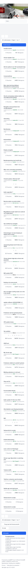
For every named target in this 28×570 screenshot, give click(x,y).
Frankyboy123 (16, 130)
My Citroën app (8, 352)
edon (14, 480)
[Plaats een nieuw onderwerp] (2, 36)
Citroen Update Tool (9, 57)
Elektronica (5, 16)
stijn (14, 450)
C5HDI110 (15, 109)
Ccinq (14, 193)
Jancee (14, 284)
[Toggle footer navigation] (26, 556)
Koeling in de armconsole (10, 282)
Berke (14, 345)
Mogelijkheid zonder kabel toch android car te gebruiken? (14, 212)
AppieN (14, 50)
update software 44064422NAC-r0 (13, 302)
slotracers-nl (16, 261)
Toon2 (14, 88)
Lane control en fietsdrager (11, 448)
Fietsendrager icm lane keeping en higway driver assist (13, 233)
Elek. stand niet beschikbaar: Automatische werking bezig (11, 86)
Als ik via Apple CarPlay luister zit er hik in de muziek (14, 292)
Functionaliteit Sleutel (9, 390)
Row (14, 248)
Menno (14, 274)
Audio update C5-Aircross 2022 (12, 399)
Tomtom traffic (7, 470)
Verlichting (6, 118)
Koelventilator (7, 139)
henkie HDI (15, 120)
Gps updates (7, 331)
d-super (14, 323)
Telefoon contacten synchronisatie (13, 479)
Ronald (14, 68)
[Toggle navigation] (26, 1)
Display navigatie (8, 150)
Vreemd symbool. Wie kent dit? (12, 178)
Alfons (14, 77)
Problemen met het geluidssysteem (13, 312)
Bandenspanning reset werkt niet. (13, 160)
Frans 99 (15, 225)
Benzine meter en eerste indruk (12, 201)
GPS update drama (9, 322)
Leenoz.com (15, 561)
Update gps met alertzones (11, 488)
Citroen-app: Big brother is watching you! (13, 458)
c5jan (14, 373)
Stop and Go (7, 381)
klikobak (15, 99)
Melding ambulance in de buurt (12, 372)
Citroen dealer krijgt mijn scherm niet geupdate (13, 259)
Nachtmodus (7, 129)
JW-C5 (14, 392)
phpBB (9, 560)
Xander (14, 162)
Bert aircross (16, 203)
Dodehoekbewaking (9, 439)
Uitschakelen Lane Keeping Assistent (13, 409)
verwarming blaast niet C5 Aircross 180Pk (13, 245)
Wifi (5, 418)
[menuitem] (3, 565)
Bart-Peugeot (16, 354)
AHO (14, 364)
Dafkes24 (15, 171)
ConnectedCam (8, 76)
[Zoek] (22, 21)
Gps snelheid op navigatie (10, 223)
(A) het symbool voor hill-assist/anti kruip (14, 67)
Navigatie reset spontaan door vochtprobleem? (12, 107)
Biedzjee (15, 410)
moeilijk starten (8, 48)
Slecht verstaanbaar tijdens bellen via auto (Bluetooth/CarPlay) (14, 96)
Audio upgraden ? (8, 192)
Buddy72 (15, 59)
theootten (15, 490)
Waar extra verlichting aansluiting (13, 169)
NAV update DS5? (8, 273)
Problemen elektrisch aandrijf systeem (14, 363)
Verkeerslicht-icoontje (10, 430)
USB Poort (6, 343)
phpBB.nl (18, 563)
